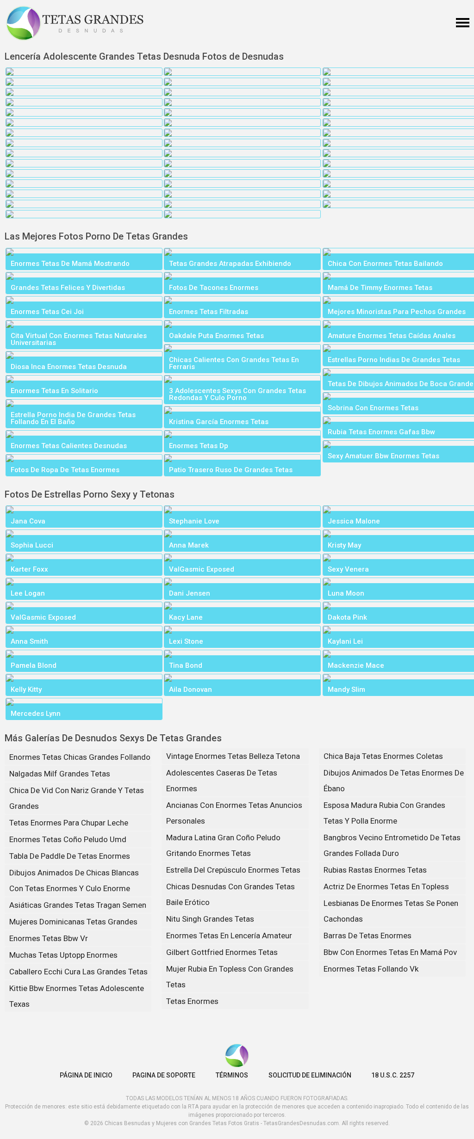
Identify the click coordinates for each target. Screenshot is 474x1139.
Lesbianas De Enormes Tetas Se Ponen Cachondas (391, 911)
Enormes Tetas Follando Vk (371, 968)
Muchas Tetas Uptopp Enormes (63, 955)
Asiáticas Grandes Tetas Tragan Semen (77, 905)
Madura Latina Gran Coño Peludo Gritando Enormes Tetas (223, 845)
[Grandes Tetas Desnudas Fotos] (75, 23)
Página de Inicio (86, 1075)
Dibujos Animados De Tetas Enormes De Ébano (394, 780)
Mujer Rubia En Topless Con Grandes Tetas (229, 976)
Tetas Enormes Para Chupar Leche (68, 822)
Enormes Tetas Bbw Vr (48, 938)
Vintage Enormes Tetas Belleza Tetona (233, 756)
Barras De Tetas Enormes (368, 935)
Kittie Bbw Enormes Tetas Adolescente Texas (76, 996)
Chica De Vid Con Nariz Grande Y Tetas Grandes (76, 798)
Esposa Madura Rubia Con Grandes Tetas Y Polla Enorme (384, 812)
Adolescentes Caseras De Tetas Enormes (221, 780)
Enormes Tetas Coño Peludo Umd (67, 839)
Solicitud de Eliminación (309, 1075)
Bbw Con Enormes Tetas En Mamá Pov (390, 952)
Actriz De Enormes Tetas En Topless (386, 886)
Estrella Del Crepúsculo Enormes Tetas (233, 869)
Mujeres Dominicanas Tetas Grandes (73, 921)
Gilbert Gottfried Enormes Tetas (222, 952)
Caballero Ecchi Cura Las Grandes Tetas (78, 971)
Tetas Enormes (192, 1001)
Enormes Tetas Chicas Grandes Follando (79, 757)
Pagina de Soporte (163, 1075)
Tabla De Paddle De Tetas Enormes (69, 856)
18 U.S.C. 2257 (392, 1075)
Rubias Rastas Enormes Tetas (375, 869)
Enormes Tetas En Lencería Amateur (229, 935)
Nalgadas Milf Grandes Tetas (59, 773)
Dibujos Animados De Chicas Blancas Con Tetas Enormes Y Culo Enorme (74, 880)
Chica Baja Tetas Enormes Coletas (383, 756)
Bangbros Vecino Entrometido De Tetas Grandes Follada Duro (392, 845)
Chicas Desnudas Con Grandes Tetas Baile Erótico (230, 894)
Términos (232, 1075)
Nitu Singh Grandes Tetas (210, 919)
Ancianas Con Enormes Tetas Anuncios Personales (234, 812)
